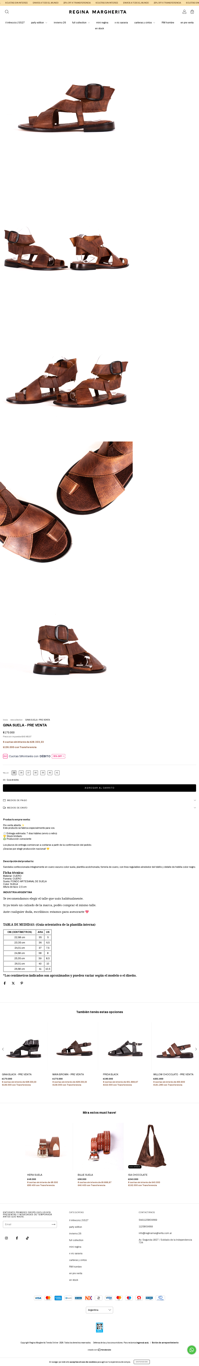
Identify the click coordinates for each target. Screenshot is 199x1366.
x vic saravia (121, 22)
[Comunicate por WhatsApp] (191, 1350)
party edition (38, 22)
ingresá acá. (142, 1343)
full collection (79, 22)
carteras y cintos (143, 22)
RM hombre (168, 22)
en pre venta (187, 22)
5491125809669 (148, 1220)
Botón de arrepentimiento (165, 1343)
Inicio (5, 720)
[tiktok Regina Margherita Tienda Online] (27, 1238)
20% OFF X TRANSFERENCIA (55, 3)
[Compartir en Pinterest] (21, 983)
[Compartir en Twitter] (13, 983)
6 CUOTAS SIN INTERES (85, 3)
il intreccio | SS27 (15, 22)
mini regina (102, 22)
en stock (99, 28)
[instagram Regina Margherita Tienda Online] (6, 1238)
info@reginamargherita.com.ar (155, 1233)
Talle (6, 773)
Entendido (142, 1362)
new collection (16, 720)
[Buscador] (7, 12)
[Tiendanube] (99, 1350)
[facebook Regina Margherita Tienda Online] (17, 1238)
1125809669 (146, 1226)
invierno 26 (60, 22)
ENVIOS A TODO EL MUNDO (24, 3)
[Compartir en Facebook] (5, 983)
